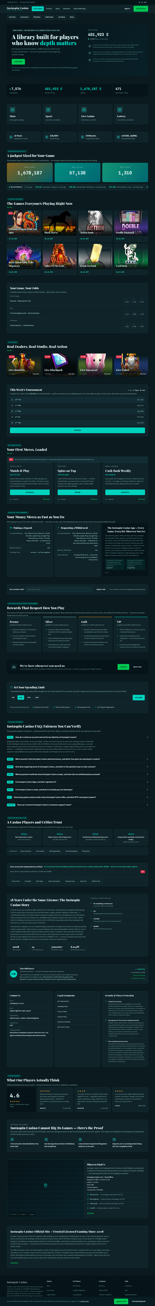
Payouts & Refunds (63, 1022)
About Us (102, 1286)
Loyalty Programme (79, 1290)
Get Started (141, 8)
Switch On (125, 492)
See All (9, 207)
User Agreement (63, 1001)
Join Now (61, 17)
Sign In (127, 8)
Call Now (123, 667)
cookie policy (84, 1301)
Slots (58, 8)
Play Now (37, 17)
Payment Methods (131, 1295)
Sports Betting (79, 8)
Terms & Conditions (105, 1295)
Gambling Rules (62, 1006)
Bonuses (66, 8)
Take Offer (18, 61)
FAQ (126, 1290)
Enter (72, 17)
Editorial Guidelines (139, 975)
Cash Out (12, 17)
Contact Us (128, 1286)
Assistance (25, 17)
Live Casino (37, 8)
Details (77, 492)
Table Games (51, 1295)
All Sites (90, 1213)
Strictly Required (138, 1301)
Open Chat (137, 667)
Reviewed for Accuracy (138, 978)
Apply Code (101, 589)
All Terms (46, 499)
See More (14, 1263)
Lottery (49, 8)
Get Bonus (30, 492)
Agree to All (121, 1301)
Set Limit (138, 697)
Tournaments (77, 1295)
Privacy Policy (62, 1011)
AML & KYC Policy (63, 1027)
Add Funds (49, 17)
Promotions (76, 1286)
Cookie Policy (62, 1017)
